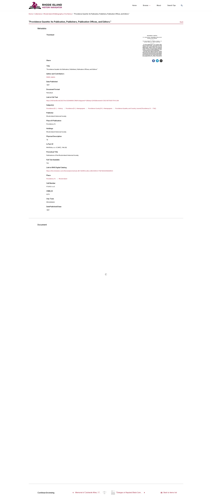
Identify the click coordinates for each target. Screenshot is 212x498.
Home (134, 5)
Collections (38, 14)
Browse (145, 5)
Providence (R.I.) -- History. (54, 108)
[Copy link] (161, 60)
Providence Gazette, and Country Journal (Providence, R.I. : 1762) (135, 108)
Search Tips (171, 5)
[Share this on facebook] (153, 60)
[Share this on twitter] (157, 60)
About (159, 5)
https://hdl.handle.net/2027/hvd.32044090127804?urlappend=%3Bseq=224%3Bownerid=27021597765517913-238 (82, 100)
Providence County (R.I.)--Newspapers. (100, 108)
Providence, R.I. (51, 179)
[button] (181, 5)
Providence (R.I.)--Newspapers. (75, 108)
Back (181, 22)
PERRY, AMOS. (50, 77)
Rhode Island (63, 179)
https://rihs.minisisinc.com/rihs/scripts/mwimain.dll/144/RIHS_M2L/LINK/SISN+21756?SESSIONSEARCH (79, 171)
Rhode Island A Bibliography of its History (58, 14)
